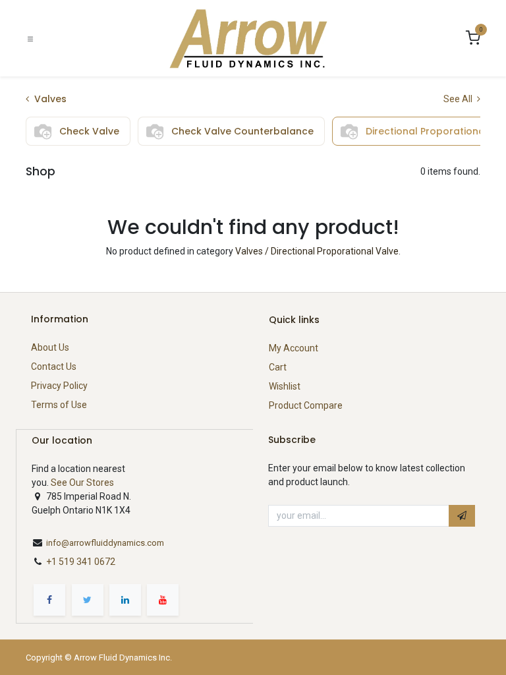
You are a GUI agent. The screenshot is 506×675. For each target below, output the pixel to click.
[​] (49, 600)
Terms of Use (59, 404)
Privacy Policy (59, 385)
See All (458, 99)
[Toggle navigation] (30, 38)
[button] (462, 516)
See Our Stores (82, 482)
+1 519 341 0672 (81, 561)
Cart (278, 367)
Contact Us (53, 366)
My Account (293, 348)
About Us (50, 347)
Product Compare (306, 405)
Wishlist (284, 386)
